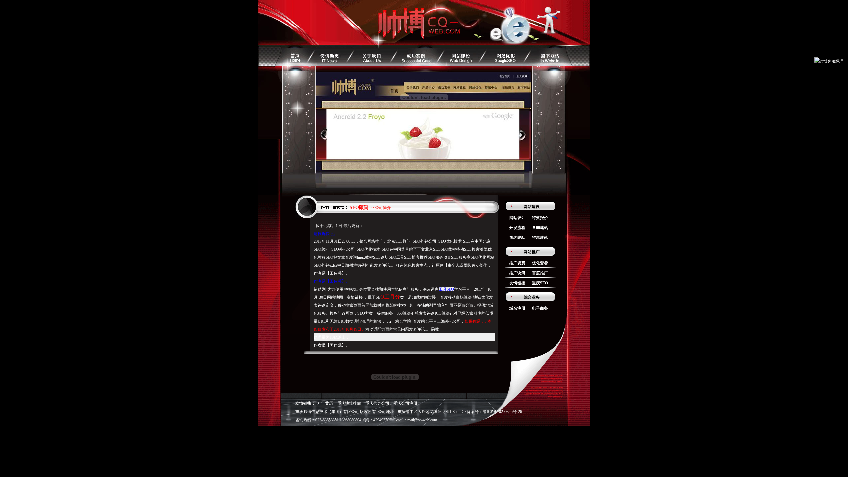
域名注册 (517, 308)
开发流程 (517, 227)
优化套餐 (540, 263)
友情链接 (517, 283)
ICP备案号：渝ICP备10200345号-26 (491, 411)
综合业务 (532, 297)
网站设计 (517, 217)
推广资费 (517, 263)
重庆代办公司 (377, 403)
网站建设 (532, 206)
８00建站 (540, 227)
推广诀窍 (517, 273)
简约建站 (517, 237)
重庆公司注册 (405, 403)
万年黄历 (325, 403)
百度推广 (540, 273)
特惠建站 (540, 237)
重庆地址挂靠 (349, 403)
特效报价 (540, 217)
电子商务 (540, 308)
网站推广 (532, 252)
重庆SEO (540, 283)
